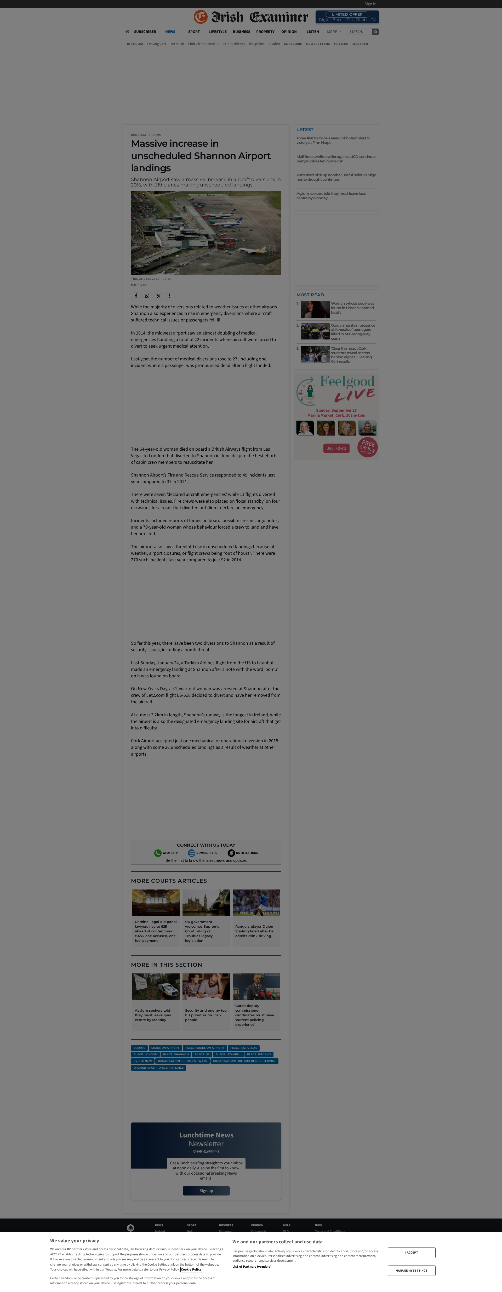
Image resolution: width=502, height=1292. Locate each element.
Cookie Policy (191, 1269)
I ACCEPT (411, 1252)
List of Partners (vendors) (251, 1266)
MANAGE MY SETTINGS (411, 1270)
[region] (251, 1262)
